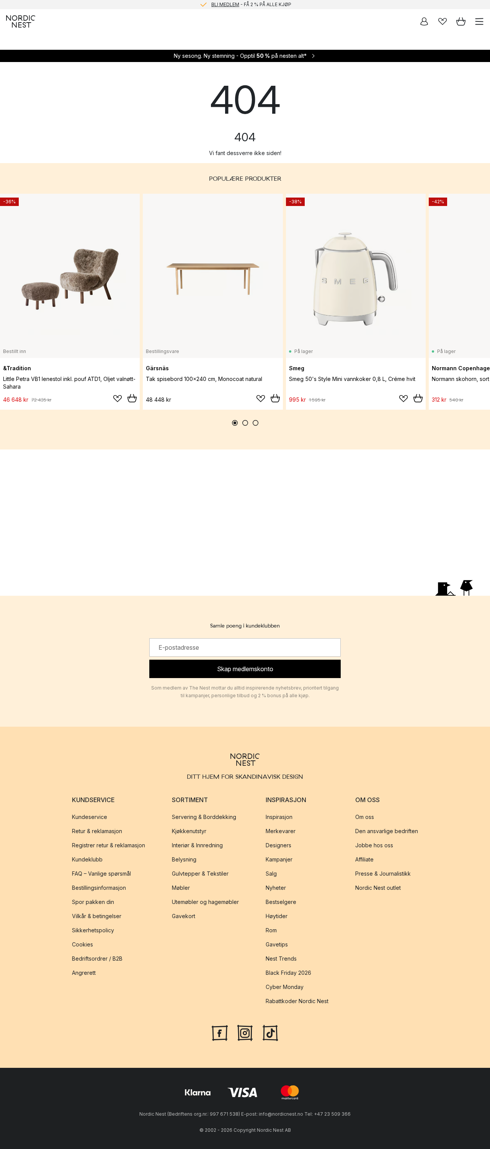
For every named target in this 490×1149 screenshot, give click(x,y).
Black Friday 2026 (288, 972)
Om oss (364, 817)
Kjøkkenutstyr (189, 831)
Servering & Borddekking (204, 817)
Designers (278, 845)
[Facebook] (219, 1032)
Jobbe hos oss (374, 845)
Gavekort (183, 916)
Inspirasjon (279, 817)
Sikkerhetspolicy (93, 930)
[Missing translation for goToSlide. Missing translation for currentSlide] (235, 423)
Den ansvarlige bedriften (386, 831)
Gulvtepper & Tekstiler (200, 873)
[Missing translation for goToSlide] (245, 423)
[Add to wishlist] (117, 399)
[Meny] (479, 21)
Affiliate (364, 859)
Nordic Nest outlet (378, 887)
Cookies (82, 944)
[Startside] (20, 21)
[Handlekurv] (461, 21)
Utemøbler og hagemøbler (205, 902)
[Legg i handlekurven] (132, 398)
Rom (271, 930)
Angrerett (84, 972)
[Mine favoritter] (442, 21)
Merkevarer (281, 831)
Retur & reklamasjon (97, 831)
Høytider (276, 916)
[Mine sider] (424, 21)
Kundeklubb (87, 859)
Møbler (181, 887)
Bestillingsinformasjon (99, 887)
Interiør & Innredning (197, 845)
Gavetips (277, 944)
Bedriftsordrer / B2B (97, 958)
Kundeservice (89, 817)
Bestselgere (281, 902)
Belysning (184, 859)
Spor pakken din (93, 902)
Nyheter (276, 887)
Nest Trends (281, 958)
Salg (271, 873)
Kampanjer (279, 859)
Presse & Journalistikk (383, 873)
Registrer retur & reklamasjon (108, 845)
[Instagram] (245, 1032)
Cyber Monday (285, 987)
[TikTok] (270, 1032)
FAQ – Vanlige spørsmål (101, 873)
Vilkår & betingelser (96, 916)
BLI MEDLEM (225, 4)
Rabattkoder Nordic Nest (297, 1001)
